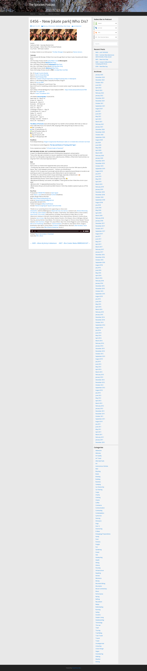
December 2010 (100, 442)
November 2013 (100, 351)
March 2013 (99, 372)
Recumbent (99, 602)
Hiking (97, 562)
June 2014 (98, 333)
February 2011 (100, 437)
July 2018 (98, 205)
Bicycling (98, 471)
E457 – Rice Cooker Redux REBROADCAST (74, 243)
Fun (97, 547)
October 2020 (99, 135)
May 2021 (98, 116)
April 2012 (98, 400)
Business (98, 482)
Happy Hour (42, 14)
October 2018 (99, 197)
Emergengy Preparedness (103, 534)
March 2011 (99, 434)
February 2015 (100, 312)
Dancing (98, 518)
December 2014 (100, 317)
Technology (99, 622)
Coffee (97, 502)
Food (97, 539)
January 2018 (99, 221)
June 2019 (98, 176)
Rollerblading (99, 607)
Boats (97, 474)
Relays (97, 604)
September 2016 (100, 262)
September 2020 (100, 137)
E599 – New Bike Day (102, 66)
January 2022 (99, 95)
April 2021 (98, 119)
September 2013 (100, 356)
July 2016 (98, 268)
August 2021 (99, 108)
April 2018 (98, 213)
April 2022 (98, 88)
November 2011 (100, 414)
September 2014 (100, 325)
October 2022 (99, 82)
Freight (98, 544)
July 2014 (98, 330)
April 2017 (98, 244)
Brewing (98, 476)
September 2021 (100, 106)
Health (97, 560)
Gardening (99, 549)
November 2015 (100, 288)
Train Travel (99, 635)
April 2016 (98, 275)
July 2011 (98, 424)
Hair (97, 555)
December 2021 (100, 98)
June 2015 (98, 301)
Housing (98, 568)
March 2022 (99, 90)
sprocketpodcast (77, 26)
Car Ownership (100, 487)
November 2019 (100, 163)
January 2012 (99, 408)
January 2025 (99, 75)
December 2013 (100, 348)
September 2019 (100, 168)
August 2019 (99, 171)
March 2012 (99, 403)
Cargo (97, 492)
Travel (97, 641)
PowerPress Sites (76, 668)
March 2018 (99, 215)
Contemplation (100, 513)
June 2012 (98, 395)
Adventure (99, 450)
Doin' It (98, 526)
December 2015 (100, 286)
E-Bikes (98, 531)
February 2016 (100, 281)
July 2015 (98, 299)
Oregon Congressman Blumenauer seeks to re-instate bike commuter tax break (67, 142)
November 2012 (100, 382)
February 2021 (100, 124)
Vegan (97, 651)
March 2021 (99, 121)
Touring (98, 630)
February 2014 (100, 343)
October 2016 (99, 260)
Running (98, 609)
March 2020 (99, 153)
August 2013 (99, 359)
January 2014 (99, 346)
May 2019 (98, 179)
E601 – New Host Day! (102, 59)
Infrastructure (51, 26)
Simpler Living (100, 617)
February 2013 (100, 374)
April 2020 (98, 150)
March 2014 (99, 341)
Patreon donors (77, 52)
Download (51, 234)
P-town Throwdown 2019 (42, 93)
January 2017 (99, 252)
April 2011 (98, 432)
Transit (98, 638)
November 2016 (100, 257)
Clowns (98, 500)
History (98, 565)
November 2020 (100, 132)
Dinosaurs (99, 521)
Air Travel (98, 458)
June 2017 (98, 239)
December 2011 (100, 411)
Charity (98, 495)
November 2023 (100, 77)
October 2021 (99, 103)
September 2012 (100, 387)
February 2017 (100, 249)
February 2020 (100, 155)
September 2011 (100, 419)
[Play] (32, 231)
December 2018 (100, 192)
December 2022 (100, 80)
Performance (99, 594)
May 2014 (98, 335)
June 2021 (98, 114)
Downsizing (99, 529)
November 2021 (100, 101)
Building (98, 479)
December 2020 (100, 129)
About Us (32, 14)
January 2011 (99, 440)
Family (97, 536)
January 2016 (99, 283)
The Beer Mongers (57, 52)
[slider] (87, 231)
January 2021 (99, 127)
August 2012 (99, 390)
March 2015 (99, 309)
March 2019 (99, 184)
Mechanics (99, 578)
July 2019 (98, 174)
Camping (98, 484)
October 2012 (99, 385)
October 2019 (99, 166)
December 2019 (100, 161)
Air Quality (99, 456)
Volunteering (99, 654)
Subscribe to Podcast (54, 14)
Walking (98, 656)
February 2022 (100, 93)
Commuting (99, 510)
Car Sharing (99, 489)
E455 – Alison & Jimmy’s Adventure (43, 243)
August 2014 (99, 327)
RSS (37, 236)
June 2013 (98, 364)
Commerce (99, 505)
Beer (97, 469)
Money (98, 581)
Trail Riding (99, 633)
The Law (98, 625)
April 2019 (98, 181)
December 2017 (100, 223)
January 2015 (99, 314)
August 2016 (99, 265)
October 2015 (99, 291)
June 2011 (98, 427)
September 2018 (100, 200)
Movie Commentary (101, 589)
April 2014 (98, 338)
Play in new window (40, 234)
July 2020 (98, 142)
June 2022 (98, 85)
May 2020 (98, 148)
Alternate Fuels (100, 461)
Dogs (97, 523)
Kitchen (98, 576)
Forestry (98, 542)
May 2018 (98, 210)
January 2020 (99, 158)
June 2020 (98, 145)
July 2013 (98, 361)
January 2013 (99, 377)
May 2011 (98, 429)
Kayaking (98, 573)
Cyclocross (99, 516)
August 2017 (99, 234)
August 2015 (99, 296)
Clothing (98, 497)
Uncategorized (100, 643)
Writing (98, 662)
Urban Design (66, 26)
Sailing (97, 612)
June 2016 (98, 270)
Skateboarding (59, 26)
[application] (60, 231)
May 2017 (98, 241)
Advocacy (45, 26)
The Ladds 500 (40, 91)
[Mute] (83, 231)
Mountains (99, 586)
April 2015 (98, 307)
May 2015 (98, 304)
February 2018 (100, 218)
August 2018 (99, 202)
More (41, 236)
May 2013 (98, 367)
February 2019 (100, 187)
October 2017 (99, 228)
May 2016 (98, 273)
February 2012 (100, 406)
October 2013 (99, 354)
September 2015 (100, 294)
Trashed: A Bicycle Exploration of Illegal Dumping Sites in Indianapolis (56, 79)
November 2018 (100, 194)
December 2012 (100, 380)
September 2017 (100, 231)
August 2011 (99, 421)
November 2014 (100, 320)
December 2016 (100, 254)
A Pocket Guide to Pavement (55, 148)
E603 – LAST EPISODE (102, 52)
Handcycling (99, 557)
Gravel (97, 552)
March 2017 (99, 247)
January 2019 (99, 189)
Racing (97, 596)
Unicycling (98, 646)
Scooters (98, 615)
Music (97, 591)
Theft (97, 628)
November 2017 (100, 226)
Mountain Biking (100, 583)
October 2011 (99, 416)
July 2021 (98, 111)
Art (96, 463)
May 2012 (98, 398)
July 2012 (98, 393)
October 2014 (99, 322)
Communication (100, 508)
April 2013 (98, 369)
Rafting (98, 599)
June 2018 (98, 208)
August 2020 (99, 140)
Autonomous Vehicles (102, 466)
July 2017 (98, 236)
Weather (98, 659)
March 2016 (99, 278)
